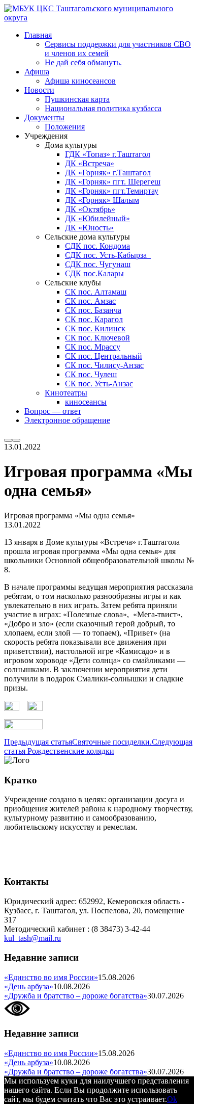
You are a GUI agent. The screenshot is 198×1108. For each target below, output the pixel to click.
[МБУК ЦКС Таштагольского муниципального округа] (99, 17)
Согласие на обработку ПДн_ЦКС (63, 844)
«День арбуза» (28, 986)
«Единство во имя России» (51, 977)
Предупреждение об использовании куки (76, 861)
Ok (172, 1099)
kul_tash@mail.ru (32, 938)
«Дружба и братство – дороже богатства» (75, 995)
